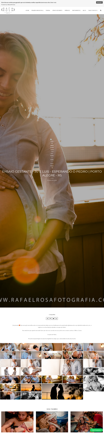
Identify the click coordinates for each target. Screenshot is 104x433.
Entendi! (99, 2)
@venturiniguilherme (48, 338)
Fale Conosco (92, 10)
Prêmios (67, 10)
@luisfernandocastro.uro (84, 325)
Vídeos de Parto (57, 10)
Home (27, 10)
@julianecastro (71, 325)
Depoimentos (76, 10)
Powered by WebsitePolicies (8, 4)
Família (48, 10)
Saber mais (53, 2)
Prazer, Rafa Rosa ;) (37, 10)
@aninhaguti (37, 338)
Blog (84, 10)
